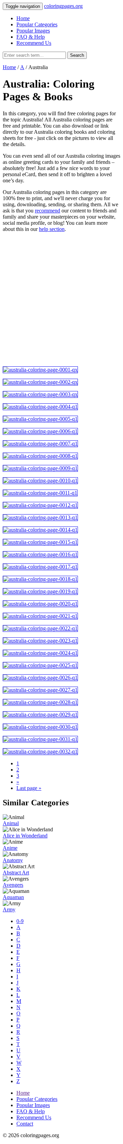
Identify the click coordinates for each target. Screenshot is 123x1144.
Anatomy (13, 860)
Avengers (13, 885)
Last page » (28, 788)
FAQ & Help (30, 37)
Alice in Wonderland (25, 835)
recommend (47, 210)
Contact (24, 1124)
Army (9, 909)
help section (52, 229)
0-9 (20, 921)
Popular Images (33, 31)
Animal (11, 823)
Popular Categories (36, 24)
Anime (10, 848)
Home (23, 18)
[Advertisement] (61, 299)
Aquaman (13, 897)
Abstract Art (16, 872)
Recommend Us (33, 43)
